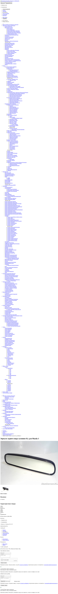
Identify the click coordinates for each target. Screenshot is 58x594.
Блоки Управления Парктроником (11, 207)
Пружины (9, 351)
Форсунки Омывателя (9, 271)
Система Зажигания (9, 422)
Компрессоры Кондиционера (12, 323)
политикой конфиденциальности (50, 564)
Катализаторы (7, 295)
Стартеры (7, 269)
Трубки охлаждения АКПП (10, 185)
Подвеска (4, 346)
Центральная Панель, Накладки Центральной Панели (17, 92)
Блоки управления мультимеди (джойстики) (13, 206)
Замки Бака (9, 131)
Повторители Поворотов (10, 340)
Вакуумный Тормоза (9, 407)
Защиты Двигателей (9, 37)
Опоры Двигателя (8, 54)
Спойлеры (9, 166)
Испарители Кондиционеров (12, 322)
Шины (6, 379)
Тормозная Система (6, 281)
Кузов (4, 65)
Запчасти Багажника (11, 132)
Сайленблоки (7, 415)
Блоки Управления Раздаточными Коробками (14, 209)
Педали (6, 261)
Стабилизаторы (10, 354)
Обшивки (9, 81)
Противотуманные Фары (10, 341)
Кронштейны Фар (8, 338)
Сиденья (9, 90)
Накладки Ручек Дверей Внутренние (17, 87)
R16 (10, 371)
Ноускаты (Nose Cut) (11, 157)
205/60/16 (9, 388)
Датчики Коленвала (11, 228)
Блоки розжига (8, 197)
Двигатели (7, 35)
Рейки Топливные (8, 301)
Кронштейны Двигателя (9, 44)
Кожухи (6, 40)
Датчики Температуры (11, 235)
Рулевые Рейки (8, 312)
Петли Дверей (12, 126)
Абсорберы (7, 297)
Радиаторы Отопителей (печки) (11, 320)
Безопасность (9, 68)
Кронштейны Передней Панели (16, 94)
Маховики (7, 48)
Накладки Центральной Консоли (16, 100)
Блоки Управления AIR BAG (10, 198)
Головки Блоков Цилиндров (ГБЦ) (11, 34)
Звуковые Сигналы (8, 246)
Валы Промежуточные (9, 173)
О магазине (5, 14)
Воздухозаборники (10, 29)
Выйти (4, 544)
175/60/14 (9, 384)
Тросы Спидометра (8, 335)
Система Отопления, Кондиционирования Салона (12, 315)
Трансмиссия (5, 171)
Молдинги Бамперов (14, 108)
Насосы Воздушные (9, 260)
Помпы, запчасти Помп (11, 52)
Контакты (5, 15)
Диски (6, 367)
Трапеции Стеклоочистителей (13, 258)
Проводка (7, 264)
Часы (6, 272)
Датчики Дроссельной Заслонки (13, 227)
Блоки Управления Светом (10, 210)
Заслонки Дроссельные (9, 36)
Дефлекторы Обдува (11, 72)
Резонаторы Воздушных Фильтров (14, 32)
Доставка (4, 11)
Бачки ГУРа (7, 306)
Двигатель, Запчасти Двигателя (9, 395)
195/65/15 (9, 386)
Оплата (4, 10)
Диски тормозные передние (10, 408)
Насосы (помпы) (8, 318)
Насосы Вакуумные (11, 51)
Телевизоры (9, 168)
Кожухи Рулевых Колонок (12, 76)
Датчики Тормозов (10, 236)
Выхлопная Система (7, 292)
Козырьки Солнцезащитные (12, 77)
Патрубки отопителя (9, 319)
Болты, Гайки (5, 391)
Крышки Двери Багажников (15, 135)
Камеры (6, 247)
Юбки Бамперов (13, 113)
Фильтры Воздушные (9, 411)
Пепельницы (9, 83)
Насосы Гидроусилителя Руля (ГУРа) (12, 308)
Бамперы (11, 105)
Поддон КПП (7, 181)
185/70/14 (9, 385)
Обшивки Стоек (13, 80)
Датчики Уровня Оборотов (12, 238)
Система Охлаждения (9, 398)
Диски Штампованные (11, 375)
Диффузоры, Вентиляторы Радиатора (12, 243)
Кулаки (8, 350)
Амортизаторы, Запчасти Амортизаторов (13, 414)
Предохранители (8, 419)
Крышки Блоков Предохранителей (14, 196)
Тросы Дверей (7, 330)
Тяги (8, 356)
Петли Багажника (13, 138)
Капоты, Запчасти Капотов (12, 140)
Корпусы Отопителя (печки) (10, 317)
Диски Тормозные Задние (10, 284)
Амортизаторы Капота (14, 141)
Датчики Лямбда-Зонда (11, 230)
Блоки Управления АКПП (10, 199)
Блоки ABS (7, 193)
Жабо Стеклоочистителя (12, 130)
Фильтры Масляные (9, 412)
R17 (10, 372)
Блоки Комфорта (8, 194)
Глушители (7, 293)
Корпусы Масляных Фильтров (13, 50)
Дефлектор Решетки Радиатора (15, 163)
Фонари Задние (8, 345)
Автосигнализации (8, 187)
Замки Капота (12, 143)
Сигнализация (8, 421)
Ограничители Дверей (14, 125)
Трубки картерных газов (12, 33)
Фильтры (4, 410)
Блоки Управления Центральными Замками (13, 213)
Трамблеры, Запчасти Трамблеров (11, 425)
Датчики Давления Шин (12, 223)
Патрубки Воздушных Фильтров (13, 31)
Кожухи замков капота (14, 145)
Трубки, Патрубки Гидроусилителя (14, 309)
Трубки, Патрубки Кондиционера (13, 325)
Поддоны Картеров (8, 56)
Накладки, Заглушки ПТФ (12, 156)
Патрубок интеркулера (9, 55)
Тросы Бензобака (8, 329)
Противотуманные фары (9, 427)
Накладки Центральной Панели (16, 95)
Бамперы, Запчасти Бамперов (13, 104)
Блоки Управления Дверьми (10, 201)
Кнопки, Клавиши (8, 250)
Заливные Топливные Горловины (11, 299)
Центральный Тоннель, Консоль (13, 97)
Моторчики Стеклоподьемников (18, 129)
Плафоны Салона (8, 339)
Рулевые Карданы (8, 310)
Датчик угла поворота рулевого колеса (14, 216)
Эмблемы (9, 170)
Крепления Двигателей (9, 396)
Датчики (6, 215)
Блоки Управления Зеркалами (11, 204)
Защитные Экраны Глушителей (11, 294)
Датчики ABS (10, 217)
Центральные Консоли (14, 101)
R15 (10, 370)
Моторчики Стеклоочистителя (11, 257)
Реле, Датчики (8, 420)
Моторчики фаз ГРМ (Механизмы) (11, 259)
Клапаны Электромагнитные (10, 249)
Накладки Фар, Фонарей (12, 155)
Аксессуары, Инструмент (8, 428)
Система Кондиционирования (11, 321)
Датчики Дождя (10, 225)
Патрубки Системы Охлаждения (11, 276)
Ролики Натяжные (10, 53)
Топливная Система (6, 296)
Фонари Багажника (8, 344)
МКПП (8, 178)
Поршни (6, 57)
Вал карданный (8, 172)
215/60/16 (9, 389)
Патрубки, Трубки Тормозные (11, 286)
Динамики (7, 241)
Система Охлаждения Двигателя (9, 273)
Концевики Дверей (13, 119)
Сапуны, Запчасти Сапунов (10, 61)
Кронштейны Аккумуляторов (13, 190)
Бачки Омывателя (10, 67)
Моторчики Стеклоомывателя (11, 256)
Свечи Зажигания (8, 268)
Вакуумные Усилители (9, 282)
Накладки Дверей (13, 123)
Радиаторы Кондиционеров (12, 324)
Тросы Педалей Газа (9, 333)
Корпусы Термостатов (11, 280)
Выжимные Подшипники (10, 174)
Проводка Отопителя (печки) (13, 265)
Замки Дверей (12, 117)
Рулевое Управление (7, 305)
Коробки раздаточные (9, 175)
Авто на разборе (6, 13)
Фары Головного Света (9, 343)
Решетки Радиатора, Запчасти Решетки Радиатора (17, 162)
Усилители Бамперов (14, 112)
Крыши (8, 151)
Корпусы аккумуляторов (12, 189)
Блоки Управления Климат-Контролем (12, 205)
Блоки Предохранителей (9, 195)
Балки (8, 349)
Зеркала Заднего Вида (11, 139)
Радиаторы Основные (9, 277)
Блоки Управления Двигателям (11, 202)
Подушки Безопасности (14, 69)
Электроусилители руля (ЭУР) (11, 314)
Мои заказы (5, 543)
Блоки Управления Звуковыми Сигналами (13, 203)
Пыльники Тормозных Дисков (11, 287)
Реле (6, 266)
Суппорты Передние (9, 289)
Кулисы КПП (7, 180)
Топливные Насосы (9, 302)
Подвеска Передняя (9, 357)
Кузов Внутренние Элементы (10, 66)
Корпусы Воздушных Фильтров (13, 30)
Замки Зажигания (8, 245)
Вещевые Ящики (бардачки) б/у (13, 71)
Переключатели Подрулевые (10, 262)
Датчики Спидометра (11, 234)
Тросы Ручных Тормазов (9, 334)
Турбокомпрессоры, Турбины (10, 63)
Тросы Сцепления (8, 336)
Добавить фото (17, 581)
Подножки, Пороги (11, 160)
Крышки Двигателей (9, 45)
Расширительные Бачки (9, 278)
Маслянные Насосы (9, 47)
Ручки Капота (12, 148)
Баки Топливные (8, 298)
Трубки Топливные (8, 303)
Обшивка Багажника (14, 137)
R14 (10, 369)
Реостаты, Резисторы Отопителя (11, 267)
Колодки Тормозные (9, 409)
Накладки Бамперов (13, 109)
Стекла (8, 167)
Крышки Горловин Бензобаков (11, 300)
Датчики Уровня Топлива (12, 239)
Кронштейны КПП (8, 179)
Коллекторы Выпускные (9, 43)
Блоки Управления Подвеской (11, 208)
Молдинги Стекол (13, 122)
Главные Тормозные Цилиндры (11, 283)
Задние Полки (10, 73)
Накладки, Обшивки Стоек (12, 79)
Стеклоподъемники (13, 128)
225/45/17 (9, 390)
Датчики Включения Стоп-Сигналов (14, 221)
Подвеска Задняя (8, 347)
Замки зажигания (10, 423)
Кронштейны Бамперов (14, 107)
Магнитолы (7, 253)
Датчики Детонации (11, 224)
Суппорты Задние (8, 288)
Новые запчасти (6, 540)
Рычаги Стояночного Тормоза (13, 89)
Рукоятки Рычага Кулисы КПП (13, 84)
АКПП (8, 177)
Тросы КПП (7, 332)
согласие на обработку (23, 564)
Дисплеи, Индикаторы (9, 242)
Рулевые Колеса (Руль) (9, 311)
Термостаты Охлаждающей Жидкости (12, 279)
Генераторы (7, 214)
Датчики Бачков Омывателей (13, 220)
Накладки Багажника (14, 136)
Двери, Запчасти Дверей (12, 115)
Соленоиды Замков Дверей (17, 118)
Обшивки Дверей (10, 82)
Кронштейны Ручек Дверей (15, 86)
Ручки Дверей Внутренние (12, 85)
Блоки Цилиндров (8, 26)
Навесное (7, 49)
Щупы (6, 64)
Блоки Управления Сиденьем (10, 211)
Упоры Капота (12, 149)
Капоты (11, 144)
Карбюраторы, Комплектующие (11, 405)
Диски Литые (10, 368)
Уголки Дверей (15, 124)
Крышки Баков (10, 152)
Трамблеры (7, 270)
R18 (10, 373)
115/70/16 (9, 380)
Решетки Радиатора (13, 164)
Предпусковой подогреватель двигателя (10, 24)
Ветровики (9, 114)
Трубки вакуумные (8, 62)
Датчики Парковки (11, 231)
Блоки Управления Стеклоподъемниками (13, 212)
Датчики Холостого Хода (12, 240)
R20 (10, 374)
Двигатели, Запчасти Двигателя (9, 25)
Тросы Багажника (8, 328)
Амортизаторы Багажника (15, 133)
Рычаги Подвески (10, 352)
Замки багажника (13, 134)
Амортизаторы (10, 348)
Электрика (5, 186)
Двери (11, 116)
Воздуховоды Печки (9, 316)
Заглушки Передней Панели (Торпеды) (17, 93)
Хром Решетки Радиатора (14, 165)
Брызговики (12, 159)
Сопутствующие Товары (7, 392)
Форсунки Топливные (9, 304)
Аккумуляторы (8, 188)
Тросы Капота (7, 331)
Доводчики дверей (8, 244)
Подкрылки (9, 158)
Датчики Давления (11, 222)
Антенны (7, 192)
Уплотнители (9, 91)
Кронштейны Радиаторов (10, 274)
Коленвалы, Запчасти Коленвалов (11, 41)
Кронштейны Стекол (14, 120)
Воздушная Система (9, 27)
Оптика (4, 337)
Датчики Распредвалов (11, 232)
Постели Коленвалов (9, 58)
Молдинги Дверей (13, 121)
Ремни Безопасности (14, 70)
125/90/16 (9, 381)
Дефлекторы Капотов (14, 142)
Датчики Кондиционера (12, 229)
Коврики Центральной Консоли (16, 98)
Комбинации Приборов (9, 251)
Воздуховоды (9, 28)
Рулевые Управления (7, 401)
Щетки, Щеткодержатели (12, 169)
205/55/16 (9, 387)
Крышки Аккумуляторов (12, 191)
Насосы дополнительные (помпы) (11, 275)
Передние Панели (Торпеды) (15, 96)
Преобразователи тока (9, 263)
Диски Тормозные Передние (10, 285)
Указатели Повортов (9, 342)
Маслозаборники (8, 46)
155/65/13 (9, 382)
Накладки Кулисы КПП (14, 99)
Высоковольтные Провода (10, 417)
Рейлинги (9, 161)
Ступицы (9, 355)
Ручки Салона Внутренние (12, 88)
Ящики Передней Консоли (15, 102)
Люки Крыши (10, 154)
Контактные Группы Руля (10, 252)
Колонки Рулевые (8, 307)
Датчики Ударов (10, 237)
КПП (6, 176)
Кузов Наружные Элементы (10, 103)
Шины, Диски (5, 366)
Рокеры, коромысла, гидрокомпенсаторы (13, 60)
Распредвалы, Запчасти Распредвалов (12, 59)
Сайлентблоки (10, 353)
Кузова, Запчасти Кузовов (12, 153)
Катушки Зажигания (9, 248)
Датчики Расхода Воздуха (12, 233)
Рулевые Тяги (7, 313)
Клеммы (6, 418)
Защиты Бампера (13, 106)
